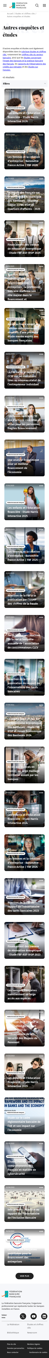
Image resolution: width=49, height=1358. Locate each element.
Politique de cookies (34, 1348)
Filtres (6, 83)
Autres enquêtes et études (18, 16)
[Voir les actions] (41, 91)
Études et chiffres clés (35, 1326)
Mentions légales (33, 1344)
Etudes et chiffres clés (25, 14)
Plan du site (11, 1344)
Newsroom (32, 1332)
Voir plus (24, 1276)
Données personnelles (15, 1348)
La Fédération (13, 1324)
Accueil (10, 14)
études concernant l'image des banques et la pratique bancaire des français (23, 61)
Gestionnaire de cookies (38, 1352)
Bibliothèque (13, 1332)
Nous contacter (13, 1352)
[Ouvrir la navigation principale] (5, 5)
